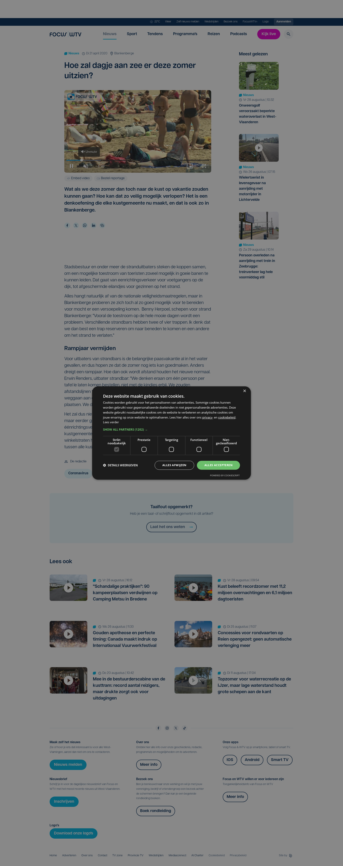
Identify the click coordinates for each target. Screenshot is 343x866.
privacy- (207, 417)
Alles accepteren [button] (218, 465)
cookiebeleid (226, 417)
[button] (171, 429)
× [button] (244, 391)
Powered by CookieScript (225, 475)
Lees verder (111, 422)
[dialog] (171, 433)
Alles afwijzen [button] (174, 465)
